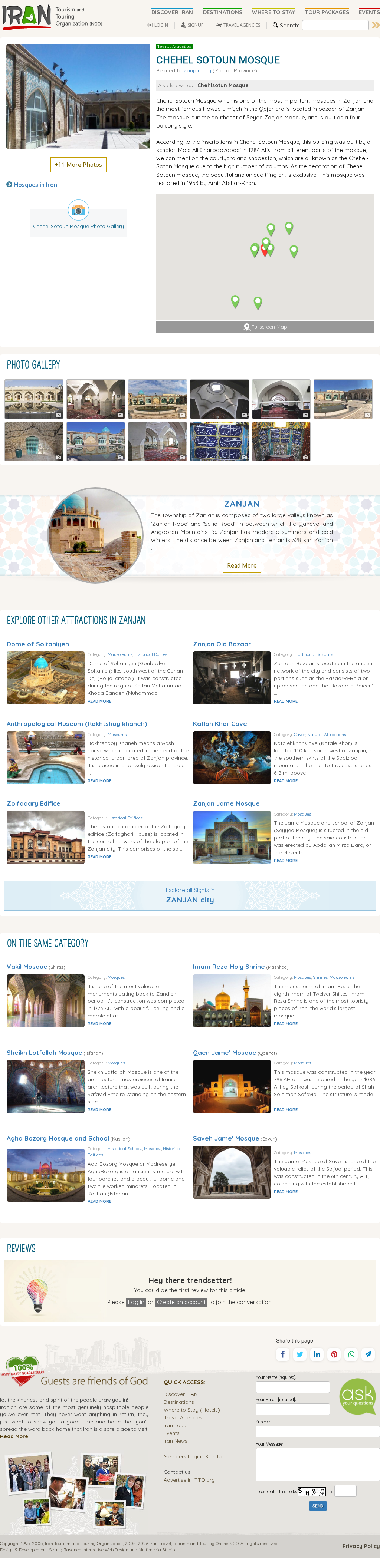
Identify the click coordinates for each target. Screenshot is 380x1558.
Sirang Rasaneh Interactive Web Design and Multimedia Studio (112, 1549)
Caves (299, 734)
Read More (242, 565)
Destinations (179, 1402)
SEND (318, 1506)
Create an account (181, 1302)
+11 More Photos (78, 165)
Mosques (302, 814)
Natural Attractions (326, 734)
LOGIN (161, 25)
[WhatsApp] (351, 1354)
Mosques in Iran (35, 184)
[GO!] (376, 25)
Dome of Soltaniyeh (38, 644)
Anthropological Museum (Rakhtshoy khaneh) (77, 723)
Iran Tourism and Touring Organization (84, 1543)
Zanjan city (197, 70)
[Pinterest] (334, 1354)
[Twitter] (300, 1354)
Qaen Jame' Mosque (224, 1052)
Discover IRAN (181, 1394)
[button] (289, 228)
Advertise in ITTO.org (189, 1479)
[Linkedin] (317, 1354)
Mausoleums (120, 654)
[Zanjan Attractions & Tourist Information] (99, 534)
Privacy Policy (361, 1546)
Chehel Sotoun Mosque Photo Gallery (78, 226)
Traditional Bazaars (313, 654)
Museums (117, 734)
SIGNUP (196, 25)
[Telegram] (368, 1354)
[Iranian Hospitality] (74, 1382)
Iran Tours (176, 1425)
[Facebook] (282, 1354)
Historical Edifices (125, 818)
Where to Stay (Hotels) (192, 1409)
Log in (136, 1302)
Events (172, 1433)
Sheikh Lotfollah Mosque (44, 1052)
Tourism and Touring (193, 1543)
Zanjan (242, 503)
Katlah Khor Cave (220, 723)
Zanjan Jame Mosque (226, 803)
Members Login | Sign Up (194, 1456)
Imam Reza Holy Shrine (229, 966)
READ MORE (99, 701)
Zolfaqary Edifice (33, 803)
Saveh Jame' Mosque (226, 1138)
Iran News (175, 1440)
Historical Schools (125, 1148)
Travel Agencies (183, 1417)
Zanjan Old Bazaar (222, 644)
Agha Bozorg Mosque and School (58, 1138)
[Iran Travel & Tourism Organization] (52, 18)
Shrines (320, 977)
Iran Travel (160, 1543)
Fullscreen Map (269, 327)
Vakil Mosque (27, 966)
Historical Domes (150, 654)
